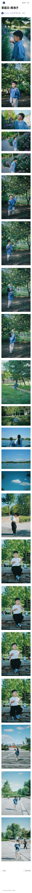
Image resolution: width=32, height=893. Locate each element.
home (24, 3)
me (28, 3)
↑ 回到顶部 (27, 871)
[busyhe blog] (4, 3)
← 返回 (3, 871)
